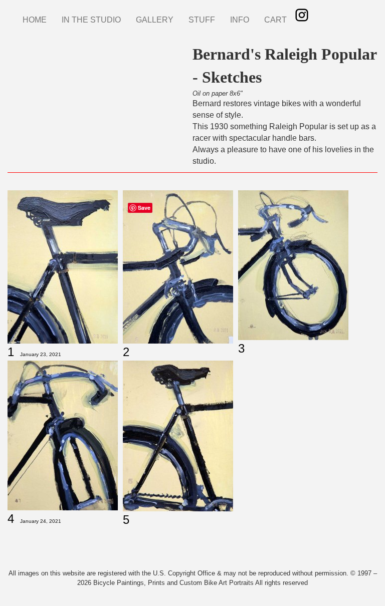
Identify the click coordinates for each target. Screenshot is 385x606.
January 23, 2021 (40, 354)
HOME (35, 20)
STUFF (201, 20)
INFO (239, 20)
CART (275, 20)
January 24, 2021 (40, 521)
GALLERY (154, 20)
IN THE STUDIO (91, 20)
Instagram (301, 15)
